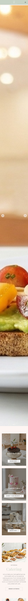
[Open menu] (25, 2)
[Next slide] (25, 215)
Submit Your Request (13, 495)
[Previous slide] (2, 215)
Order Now (13, 461)
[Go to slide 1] (12, 424)
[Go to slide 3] (15, 424)
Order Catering (14, 588)
